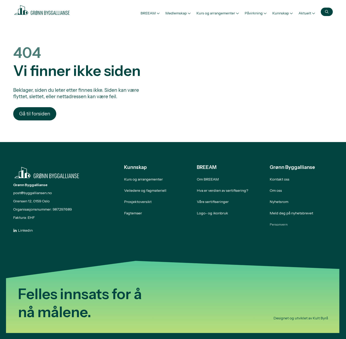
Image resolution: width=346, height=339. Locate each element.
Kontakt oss (279, 179)
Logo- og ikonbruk (212, 213)
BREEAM (148, 13)
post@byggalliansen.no (32, 193)
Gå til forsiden (34, 114)
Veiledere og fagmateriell (145, 190)
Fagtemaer (133, 213)
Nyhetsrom (279, 202)
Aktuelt (305, 13)
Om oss (276, 190)
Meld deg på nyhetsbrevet (291, 213)
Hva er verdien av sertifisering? (222, 190)
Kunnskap (280, 13)
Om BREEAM (208, 179)
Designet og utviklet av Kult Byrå (301, 318)
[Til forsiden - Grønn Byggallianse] (42, 9)
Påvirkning (254, 13)
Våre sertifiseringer (213, 202)
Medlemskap (176, 13)
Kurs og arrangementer (215, 13)
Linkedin (25, 230)
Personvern (279, 224)
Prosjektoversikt (138, 202)
